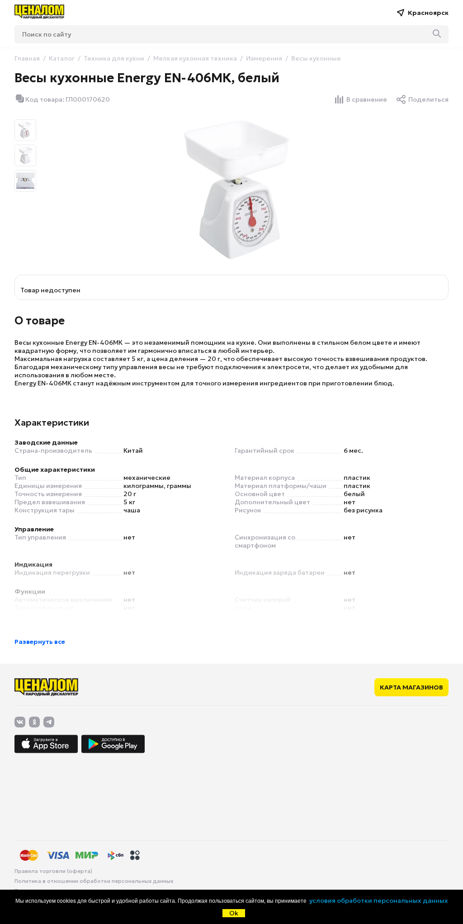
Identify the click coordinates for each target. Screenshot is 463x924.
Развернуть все (39, 642)
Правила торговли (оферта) (53, 871)
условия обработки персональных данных (378, 900)
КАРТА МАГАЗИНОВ (411, 687)
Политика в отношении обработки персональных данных (93, 881)
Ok (233, 913)
